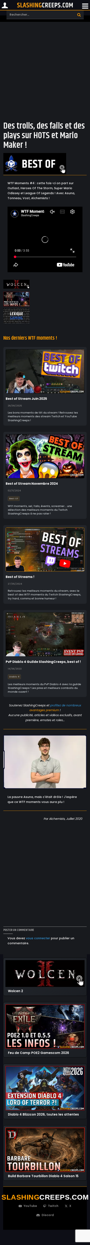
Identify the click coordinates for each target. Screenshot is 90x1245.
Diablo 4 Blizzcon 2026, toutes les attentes (43, 1114)
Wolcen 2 (15, 991)
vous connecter (38, 938)
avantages (37, 710)
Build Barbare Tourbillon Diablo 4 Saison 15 (43, 1176)
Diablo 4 (14, 676)
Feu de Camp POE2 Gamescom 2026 (38, 1053)
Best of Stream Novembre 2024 (32, 483)
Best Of (13, 498)
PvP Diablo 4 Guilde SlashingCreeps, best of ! (43, 662)
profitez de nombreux (65, 705)
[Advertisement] (45, 70)
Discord (48, 1215)
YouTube (30, 1206)
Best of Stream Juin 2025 (26, 399)
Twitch (53, 1206)
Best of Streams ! (20, 577)
